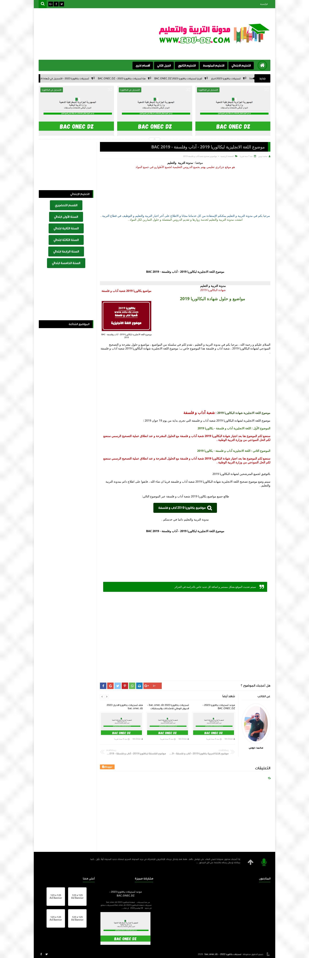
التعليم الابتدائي (241, 65)
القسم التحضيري (66, 205)
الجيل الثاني (164, 65)
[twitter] (46, 954)
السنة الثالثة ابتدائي (66, 240)
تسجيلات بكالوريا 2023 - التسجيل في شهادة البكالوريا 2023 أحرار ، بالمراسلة (104, 78)
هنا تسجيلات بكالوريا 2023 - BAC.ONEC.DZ (177, 78)
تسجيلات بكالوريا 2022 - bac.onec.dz (223, 954)
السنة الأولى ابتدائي (66, 217)
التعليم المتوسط (213, 65)
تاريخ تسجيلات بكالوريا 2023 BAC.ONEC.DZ (233, 78)
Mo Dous (229, 738)
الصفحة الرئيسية (227, 156)
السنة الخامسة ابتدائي (66, 263)
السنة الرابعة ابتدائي (66, 251)
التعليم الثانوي (187, 65)
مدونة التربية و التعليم (212, 286)
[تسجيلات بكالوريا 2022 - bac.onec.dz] (214, 42)
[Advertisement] (97, 34)
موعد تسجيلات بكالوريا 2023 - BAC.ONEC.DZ (125, 893)
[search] (43, 4)
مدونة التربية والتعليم (180, 163)
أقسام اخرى (143, 65)
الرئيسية (263, 4)
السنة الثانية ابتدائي (66, 228)
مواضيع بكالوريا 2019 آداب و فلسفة (182, 508)
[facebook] (41, 954)
